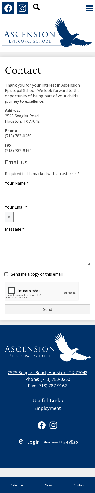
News (48, 485)
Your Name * (17, 183)
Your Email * (16, 207)
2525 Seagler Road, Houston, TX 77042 (47, 372)
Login (28, 442)
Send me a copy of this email (36, 274)
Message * (15, 229)
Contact (79, 485)
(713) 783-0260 (55, 379)
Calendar (17, 485)
